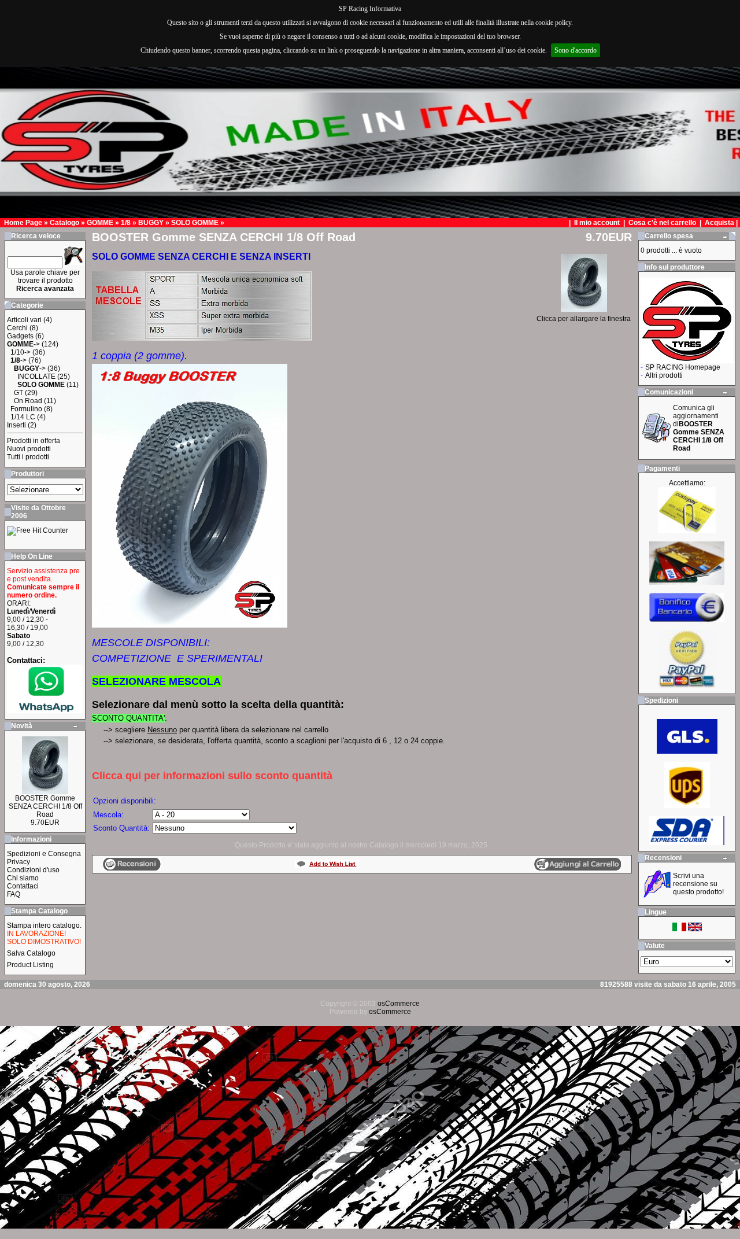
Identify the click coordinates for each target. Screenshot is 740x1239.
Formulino (26, 409)
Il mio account (597, 223)
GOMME (100, 223)
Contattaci (23, 886)
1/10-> (20, 352)
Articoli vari (24, 320)
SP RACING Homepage (682, 367)
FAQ (13, 894)
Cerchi (17, 328)
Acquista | (722, 223)
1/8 (126, 223)
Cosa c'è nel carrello (662, 223)
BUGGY (151, 223)
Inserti (16, 425)
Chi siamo (23, 878)
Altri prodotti (664, 375)
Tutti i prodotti (28, 457)
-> (23, 344)
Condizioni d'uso (33, 870)
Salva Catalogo (31, 953)
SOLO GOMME (195, 223)
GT (18, 393)
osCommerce (399, 1004)
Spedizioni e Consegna (44, 854)
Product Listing (30, 965)
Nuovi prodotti (29, 449)
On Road (28, 401)
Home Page (23, 223)
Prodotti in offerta (33, 441)
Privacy (18, 862)
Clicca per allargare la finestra (583, 319)
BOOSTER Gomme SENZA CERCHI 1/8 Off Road (45, 806)
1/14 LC (22, 417)
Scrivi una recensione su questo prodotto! (698, 884)
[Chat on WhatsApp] (45, 710)
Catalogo (64, 223)
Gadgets (20, 336)
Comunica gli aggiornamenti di (698, 428)
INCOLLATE (36, 377)
